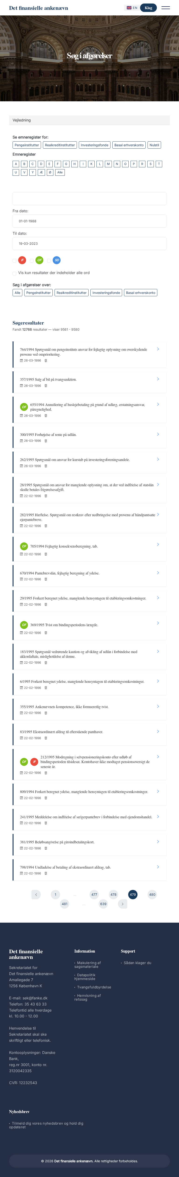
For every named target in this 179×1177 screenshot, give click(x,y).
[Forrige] (36, 894)
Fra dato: (20, 211)
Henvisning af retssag (87, 997)
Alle (60, 172)
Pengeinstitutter (27, 145)
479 (133, 894)
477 (94, 894)
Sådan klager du (137, 963)
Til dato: (20, 233)
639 (103, 904)
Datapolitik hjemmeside (84, 977)
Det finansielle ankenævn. (73, 1161)
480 (152, 894)
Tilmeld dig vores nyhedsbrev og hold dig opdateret (46, 1125)
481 (64, 904)
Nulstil (154, 145)
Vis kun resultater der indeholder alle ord (54, 272)
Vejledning (22, 120)
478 (113, 894)
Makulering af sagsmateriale (87, 965)
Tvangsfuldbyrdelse (94, 987)
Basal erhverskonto (129, 145)
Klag (148, 7)
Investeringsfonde (94, 145)
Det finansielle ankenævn (38, 8)
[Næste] (122, 904)
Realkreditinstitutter (60, 145)
